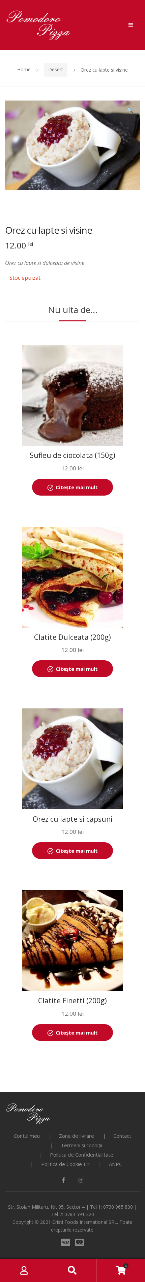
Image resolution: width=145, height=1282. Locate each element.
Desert (55, 69)
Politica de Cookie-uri (65, 1164)
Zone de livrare (76, 1135)
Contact (122, 1135)
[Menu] (130, 25)
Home (24, 69)
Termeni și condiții (81, 1145)
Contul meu (27, 1135)
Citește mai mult (77, 487)
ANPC (115, 1164)
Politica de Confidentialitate (81, 1154)
